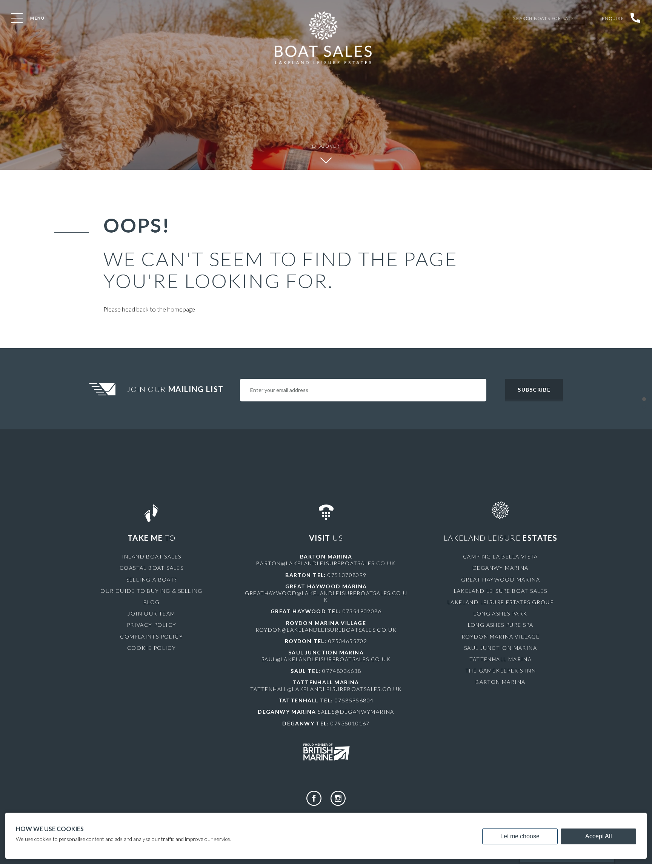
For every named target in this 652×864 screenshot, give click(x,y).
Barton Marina (500, 682)
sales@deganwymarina (356, 711)
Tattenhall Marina (500, 659)
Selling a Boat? (151, 579)
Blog (151, 602)
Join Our (175, 388)
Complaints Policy (151, 636)
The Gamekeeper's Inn (500, 670)
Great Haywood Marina (500, 579)
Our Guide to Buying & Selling (151, 591)
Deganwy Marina (500, 568)
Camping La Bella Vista (500, 556)
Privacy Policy (152, 625)
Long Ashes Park (500, 613)
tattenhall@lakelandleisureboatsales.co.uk (326, 689)
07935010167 (350, 723)
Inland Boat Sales (151, 556)
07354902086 (362, 611)
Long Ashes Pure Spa (501, 625)
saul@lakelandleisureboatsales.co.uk (326, 659)
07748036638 (341, 671)
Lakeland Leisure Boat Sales (500, 591)
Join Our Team (151, 613)
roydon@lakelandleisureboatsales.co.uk (326, 629)
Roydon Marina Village (500, 636)
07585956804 (354, 700)
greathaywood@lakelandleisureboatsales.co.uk (326, 596)
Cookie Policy (151, 648)
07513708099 (347, 575)
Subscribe (534, 389)
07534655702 (347, 641)
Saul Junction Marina (500, 648)
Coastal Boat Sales (151, 568)
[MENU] (17, 18)
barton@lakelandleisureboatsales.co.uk (326, 563)
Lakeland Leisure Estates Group (500, 602)
